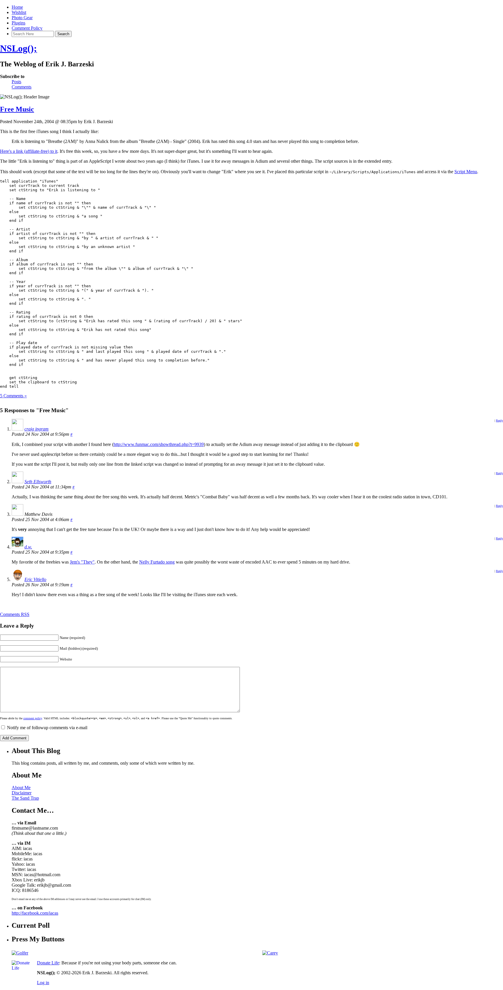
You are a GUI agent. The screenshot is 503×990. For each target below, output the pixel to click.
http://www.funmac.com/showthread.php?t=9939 (159, 444)
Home (17, 7)
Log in (43, 982)
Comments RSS (14, 614)
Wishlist (19, 12)
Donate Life (48, 962)
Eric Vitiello (35, 579)
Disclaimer (21, 792)
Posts (16, 81)
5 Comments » (13, 395)
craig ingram (36, 428)
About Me (21, 787)
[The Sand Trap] (20, 952)
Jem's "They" (82, 561)
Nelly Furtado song (157, 561)
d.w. (28, 546)
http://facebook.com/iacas (35, 913)
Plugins (18, 22)
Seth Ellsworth (37, 481)
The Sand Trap (25, 798)
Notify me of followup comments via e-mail (47, 727)
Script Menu (465, 171)
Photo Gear (22, 17)
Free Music (17, 109)
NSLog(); (18, 48)
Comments (21, 86)
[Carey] (270, 952)
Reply (499, 420)
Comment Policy (27, 28)
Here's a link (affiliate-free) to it (28, 151)
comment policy (32, 718)
